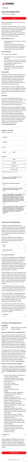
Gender (4, 245)
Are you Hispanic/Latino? (8, 250)
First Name (5, 137)
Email (4, 147)
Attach (14, 159)
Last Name (5, 142)
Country (4, 152)
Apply (14, 18)
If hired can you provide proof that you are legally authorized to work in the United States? (13, 189)
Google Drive (14, 165)
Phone (14, 152)
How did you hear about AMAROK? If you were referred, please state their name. (12, 178)
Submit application (14, 452)
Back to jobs (5, 7)
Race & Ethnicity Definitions (8, 254)
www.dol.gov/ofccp (20, 361)
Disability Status (6, 434)
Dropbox (14, 162)
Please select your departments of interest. (11, 183)
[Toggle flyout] (9, 153)
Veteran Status (5, 314)
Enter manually (14, 169)
